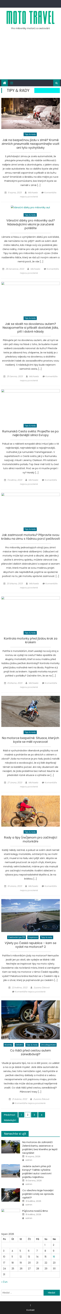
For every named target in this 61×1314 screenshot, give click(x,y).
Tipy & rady (30, 134)
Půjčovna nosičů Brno (35, 1211)
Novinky (8, 1044)
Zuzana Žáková (41, 987)
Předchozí (9, 1114)
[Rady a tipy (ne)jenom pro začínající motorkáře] (30, 811)
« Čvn (4, 1282)
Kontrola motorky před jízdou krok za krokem (30, 640)
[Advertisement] (30, 56)
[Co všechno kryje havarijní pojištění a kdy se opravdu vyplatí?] (10, 1195)
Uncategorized (48, 1044)
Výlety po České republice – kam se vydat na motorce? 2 (30, 945)
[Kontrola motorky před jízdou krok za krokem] (30, 611)
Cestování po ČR (16, 937)
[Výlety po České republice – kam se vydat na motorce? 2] (30, 915)
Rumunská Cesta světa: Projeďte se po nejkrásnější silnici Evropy (30, 433)
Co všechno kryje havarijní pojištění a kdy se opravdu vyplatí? (38, 1194)
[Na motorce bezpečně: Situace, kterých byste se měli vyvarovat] (30, 711)
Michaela (33, 192)
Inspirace (33, 937)
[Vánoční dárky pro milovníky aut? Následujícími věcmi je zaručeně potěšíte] (30, 207)
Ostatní (19, 1044)
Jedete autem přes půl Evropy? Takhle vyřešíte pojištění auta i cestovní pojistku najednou (36, 1172)
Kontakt (30, 1310)
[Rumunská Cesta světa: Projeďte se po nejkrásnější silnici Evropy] (30, 404)
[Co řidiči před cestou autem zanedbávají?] (30, 1019)
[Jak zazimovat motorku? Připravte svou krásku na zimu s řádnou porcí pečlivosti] (30, 508)
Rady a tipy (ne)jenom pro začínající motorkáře (30, 839)
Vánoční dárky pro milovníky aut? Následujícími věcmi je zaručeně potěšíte (30, 224)
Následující (10, 1120)
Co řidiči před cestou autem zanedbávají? (30, 1052)
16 (54, 1256)
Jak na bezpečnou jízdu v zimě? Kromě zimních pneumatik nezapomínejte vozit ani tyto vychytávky (30, 144)
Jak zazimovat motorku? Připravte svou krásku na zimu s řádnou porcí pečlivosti (30, 537)
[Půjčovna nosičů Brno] (10, 1215)
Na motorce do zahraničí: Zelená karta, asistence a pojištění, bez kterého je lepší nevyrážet (39, 1147)
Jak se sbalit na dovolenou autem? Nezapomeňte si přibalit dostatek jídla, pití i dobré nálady (31, 328)
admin (28, 1160)
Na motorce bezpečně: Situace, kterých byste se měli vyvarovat (30, 740)
